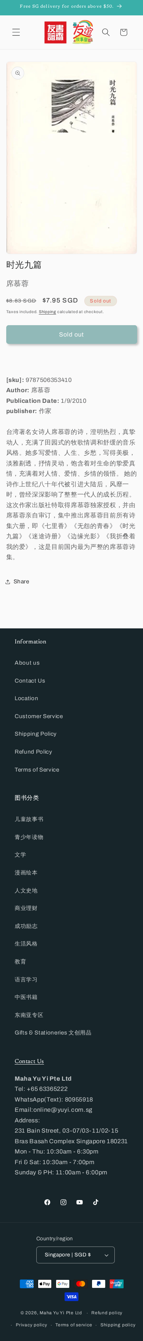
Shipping (47, 311)
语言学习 (26, 979)
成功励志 (26, 926)
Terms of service (73, 1324)
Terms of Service (37, 769)
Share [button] (21, 581)
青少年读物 (29, 837)
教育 (20, 961)
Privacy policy (31, 1324)
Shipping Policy (36, 734)
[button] (16, 32)
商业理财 (26, 908)
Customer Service (39, 716)
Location (26, 698)
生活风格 (26, 943)
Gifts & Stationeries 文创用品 (53, 1032)
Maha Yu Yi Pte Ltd (61, 1313)
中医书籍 (26, 997)
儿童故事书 (29, 819)
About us (27, 663)
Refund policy (106, 1312)
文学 (20, 854)
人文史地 (26, 890)
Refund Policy (33, 751)
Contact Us (30, 680)
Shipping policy (118, 1324)
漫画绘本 (26, 872)
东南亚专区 (29, 1015)
